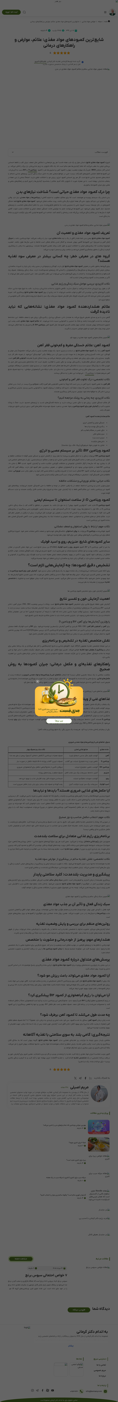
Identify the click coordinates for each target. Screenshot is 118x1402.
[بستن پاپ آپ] (37, 681)
